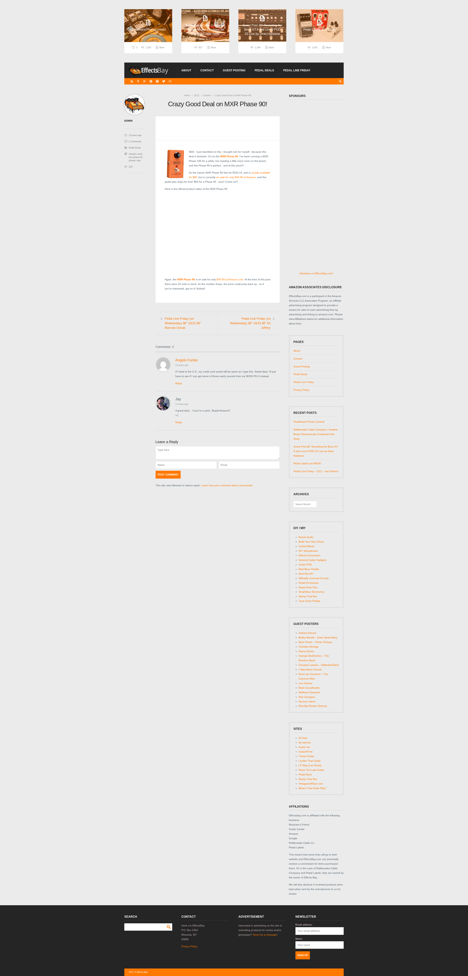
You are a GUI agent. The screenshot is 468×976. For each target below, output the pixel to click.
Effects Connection (309, 555)
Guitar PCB (305, 564)
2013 (196, 95)
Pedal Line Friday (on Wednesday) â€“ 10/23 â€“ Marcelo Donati (183, 323)
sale (139, 160)
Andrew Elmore (307, 632)
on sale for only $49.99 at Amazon (236, 177)
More (162, 47)
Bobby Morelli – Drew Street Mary (318, 637)
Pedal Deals (264, 70)
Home (187, 95)
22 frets (303, 737)
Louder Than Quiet (309, 760)
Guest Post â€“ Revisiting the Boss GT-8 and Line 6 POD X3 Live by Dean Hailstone (316, 451)
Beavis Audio (306, 537)
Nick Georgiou (307, 696)
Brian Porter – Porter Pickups (315, 642)
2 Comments (135, 141)
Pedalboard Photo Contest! (309, 421)
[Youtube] (170, 81)
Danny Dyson (306, 651)
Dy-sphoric (305, 742)
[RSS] (132, 81)
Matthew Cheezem (309, 692)
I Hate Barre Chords (310, 669)
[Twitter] (164, 81)
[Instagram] (151, 81)
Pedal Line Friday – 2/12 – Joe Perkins (315, 471)
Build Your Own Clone (311, 541)
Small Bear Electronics (311, 591)
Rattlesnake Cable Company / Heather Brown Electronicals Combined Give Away (315, 434)
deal (140, 154)
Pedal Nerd (305, 774)
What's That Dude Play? (313, 788)
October (207, 95)
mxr (130, 157)
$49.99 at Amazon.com (230, 279)
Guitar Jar (304, 747)
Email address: (303, 924)
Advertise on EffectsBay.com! (316, 273)
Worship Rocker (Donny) (313, 705)
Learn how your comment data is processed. (227, 485)
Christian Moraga (308, 646)
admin (128, 120)
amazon (133, 154)
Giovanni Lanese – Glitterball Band (319, 664)
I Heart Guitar (306, 756)
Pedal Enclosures (309, 582)
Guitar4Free (306, 751)
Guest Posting (234, 70)
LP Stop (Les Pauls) (310, 765)
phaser (132, 160)
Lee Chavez (305, 683)
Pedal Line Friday (296, 70)
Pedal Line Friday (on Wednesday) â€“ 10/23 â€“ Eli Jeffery (250, 323)
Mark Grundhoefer (309, 687)
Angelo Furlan (186, 360)
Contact (207, 70)
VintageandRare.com (311, 783)
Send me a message (265, 934)
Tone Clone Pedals (309, 600)
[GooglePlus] (144, 81)
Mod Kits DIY (306, 573)
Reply (178, 383)
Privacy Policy (301, 389)
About (186, 70)
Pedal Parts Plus (308, 587)
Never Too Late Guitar (311, 769)
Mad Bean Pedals (309, 569)
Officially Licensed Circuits (314, 578)
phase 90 (138, 157)
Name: (299, 938)
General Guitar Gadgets (312, 559)
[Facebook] (138, 81)
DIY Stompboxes (308, 550)
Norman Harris (307, 701)
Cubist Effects (306, 546)
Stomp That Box (308, 596)
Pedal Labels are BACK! (307, 463)
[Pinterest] (157, 81)
